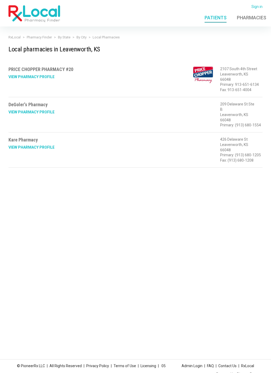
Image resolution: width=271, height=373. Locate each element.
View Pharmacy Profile (31, 77)
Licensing (148, 366)
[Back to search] (34, 13)
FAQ (210, 366)
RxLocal (14, 37)
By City (81, 37)
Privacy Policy (97, 366)
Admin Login (192, 366)
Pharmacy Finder (39, 37)
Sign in (257, 7)
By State (64, 37)
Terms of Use (125, 366)
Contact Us (227, 366)
